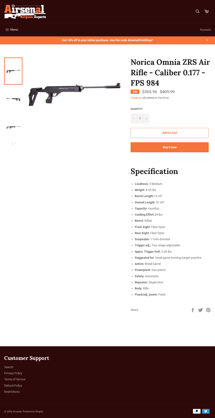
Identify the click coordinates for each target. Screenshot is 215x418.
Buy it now (170, 147)
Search (8, 367)
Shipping (136, 97)
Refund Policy (13, 385)
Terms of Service (14, 379)
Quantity (137, 108)
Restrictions (12, 391)
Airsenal (17, 411)
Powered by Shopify (33, 411)
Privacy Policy (13, 373)
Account (205, 29)
